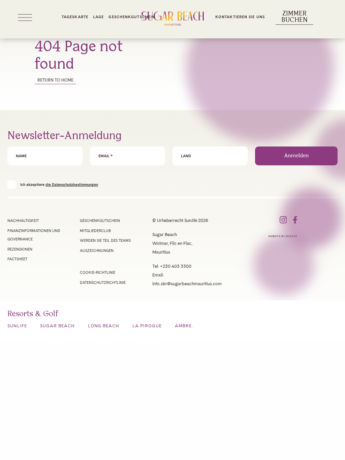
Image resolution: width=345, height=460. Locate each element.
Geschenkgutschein (131, 16)
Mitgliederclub (95, 230)
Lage (98, 16)
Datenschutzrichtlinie (103, 282)
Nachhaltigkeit (23, 220)
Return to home (55, 80)
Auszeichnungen (97, 250)
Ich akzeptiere (59, 184)
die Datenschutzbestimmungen (71, 184)
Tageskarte (75, 16)
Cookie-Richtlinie (97, 272)
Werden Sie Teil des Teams (105, 240)
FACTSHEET (17, 259)
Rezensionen (19, 249)
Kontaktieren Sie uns (240, 16)
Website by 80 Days (282, 236)
